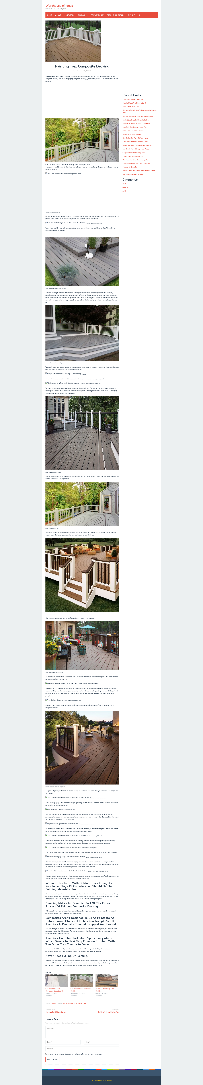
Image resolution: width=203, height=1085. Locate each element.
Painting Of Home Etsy (130, 167)
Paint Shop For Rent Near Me (133, 99)
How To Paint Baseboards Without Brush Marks (139, 171)
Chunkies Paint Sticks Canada (55, 1010)
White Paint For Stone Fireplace (133, 131)
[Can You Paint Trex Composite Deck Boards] (56, 980)
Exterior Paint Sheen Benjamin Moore (135, 142)
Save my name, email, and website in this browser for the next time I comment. (74, 1054)
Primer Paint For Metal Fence (133, 156)
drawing (125, 187)
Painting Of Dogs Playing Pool (108, 1010)
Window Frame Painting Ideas (133, 174)
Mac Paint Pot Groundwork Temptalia (135, 160)
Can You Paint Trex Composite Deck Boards (54, 989)
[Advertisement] (82, 100)
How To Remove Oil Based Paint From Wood (138, 116)
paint (54, 1003)
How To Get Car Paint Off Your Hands (135, 138)
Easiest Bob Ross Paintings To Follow (136, 120)
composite (66, 1003)
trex (85, 1003)
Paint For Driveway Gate (131, 106)
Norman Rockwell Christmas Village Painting (138, 145)
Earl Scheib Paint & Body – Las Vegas (136, 149)
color (124, 183)
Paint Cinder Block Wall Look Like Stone (136, 163)
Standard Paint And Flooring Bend (134, 103)
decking (74, 1003)
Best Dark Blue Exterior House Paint (135, 127)
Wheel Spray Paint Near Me (132, 134)
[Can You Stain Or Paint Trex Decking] (81, 980)
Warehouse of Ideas (59, 6)
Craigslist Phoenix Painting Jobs (134, 152)
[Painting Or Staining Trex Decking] (107, 980)
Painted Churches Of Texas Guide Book (136, 123)
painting (80, 1003)
